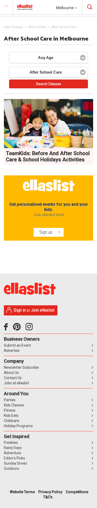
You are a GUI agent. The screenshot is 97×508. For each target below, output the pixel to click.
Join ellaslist (42, 310)
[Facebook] (7, 329)
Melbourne (65, 8)
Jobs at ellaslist (16, 383)
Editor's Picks (14, 458)
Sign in (20, 310)
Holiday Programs (18, 426)
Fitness (10, 410)
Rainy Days (13, 448)
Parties (10, 400)
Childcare (11, 421)
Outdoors (11, 468)
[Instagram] (30, 329)
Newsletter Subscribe (21, 367)
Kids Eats (11, 415)
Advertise (12, 350)
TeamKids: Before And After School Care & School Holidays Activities (48, 156)
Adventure (12, 453)
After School (37, 27)
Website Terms (22, 492)
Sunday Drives (15, 463)
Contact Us (13, 378)
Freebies (11, 442)
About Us (11, 373)
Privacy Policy (50, 492)
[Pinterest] (19, 329)
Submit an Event (17, 345)
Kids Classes (13, 27)
